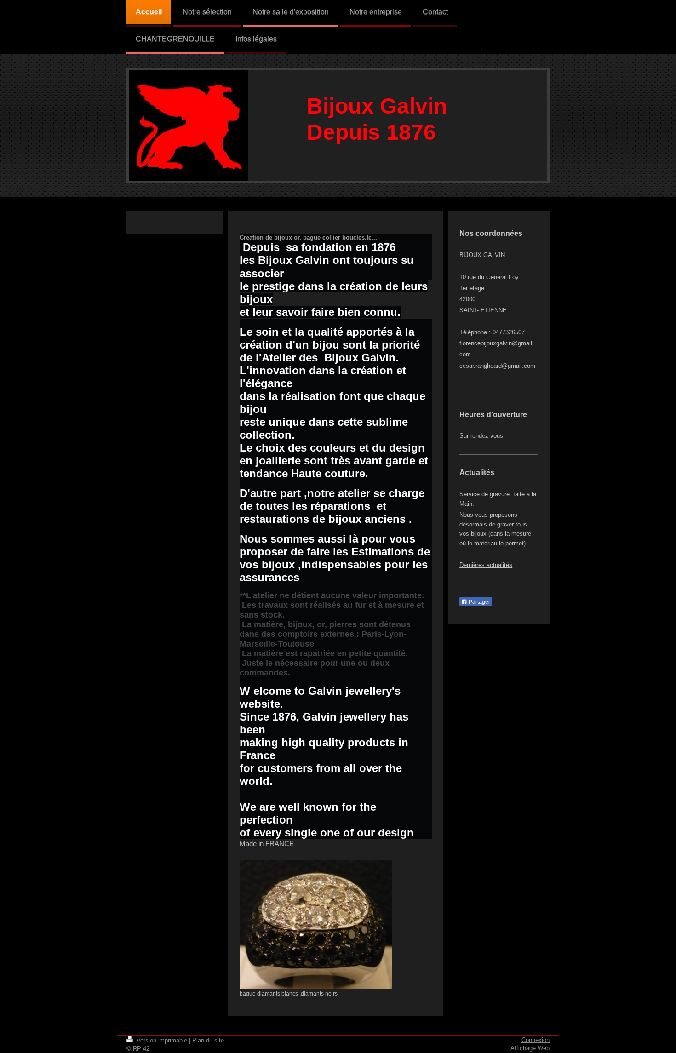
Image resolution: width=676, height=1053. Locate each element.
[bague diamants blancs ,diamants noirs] (316, 924)
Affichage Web (530, 1048)
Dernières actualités (485, 564)
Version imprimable (162, 1040)
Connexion (535, 1039)
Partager (478, 602)
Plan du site (208, 1040)
